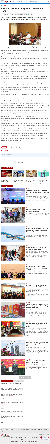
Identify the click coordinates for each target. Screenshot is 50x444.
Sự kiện (2, 431)
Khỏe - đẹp (33, 429)
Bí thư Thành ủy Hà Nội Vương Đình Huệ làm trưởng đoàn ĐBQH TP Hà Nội (37, 268)
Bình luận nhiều (18, 381)
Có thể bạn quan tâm (7, 167)
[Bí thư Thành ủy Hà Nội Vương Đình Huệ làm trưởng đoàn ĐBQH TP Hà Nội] (13, 272)
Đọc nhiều (7, 381)
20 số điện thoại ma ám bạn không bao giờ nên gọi (12, 399)
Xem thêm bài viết (25, 377)
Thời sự (4, 5)
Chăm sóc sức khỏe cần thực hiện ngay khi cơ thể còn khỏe (31, 180)
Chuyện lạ (40, 429)
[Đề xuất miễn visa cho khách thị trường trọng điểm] (13, 215)
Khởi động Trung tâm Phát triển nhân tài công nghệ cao (18, 180)
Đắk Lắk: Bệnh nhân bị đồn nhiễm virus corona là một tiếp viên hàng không (37, 324)
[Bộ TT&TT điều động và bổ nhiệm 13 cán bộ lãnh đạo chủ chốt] (13, 291)
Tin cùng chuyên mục (7, 186)
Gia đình (23, 429)
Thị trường (11, 429)
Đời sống (6, 429)
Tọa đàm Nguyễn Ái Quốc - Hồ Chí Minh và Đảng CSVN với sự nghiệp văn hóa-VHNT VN (37, 305)
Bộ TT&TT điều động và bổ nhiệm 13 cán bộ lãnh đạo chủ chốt (36, 286)
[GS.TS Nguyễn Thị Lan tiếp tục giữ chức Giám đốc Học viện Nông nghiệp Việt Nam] (43, 173)
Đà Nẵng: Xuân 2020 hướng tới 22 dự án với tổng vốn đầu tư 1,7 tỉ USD (37, 343)
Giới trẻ (27, 429)
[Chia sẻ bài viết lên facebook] (2, 14)
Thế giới (17, 429)
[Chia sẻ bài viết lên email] (7, 14)
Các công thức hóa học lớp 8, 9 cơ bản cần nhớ (11, 402)
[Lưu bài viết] (13, 14)
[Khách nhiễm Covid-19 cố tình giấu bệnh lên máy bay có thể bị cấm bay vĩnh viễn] (13, 234)
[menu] (2, 1)
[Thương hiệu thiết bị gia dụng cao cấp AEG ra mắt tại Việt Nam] (6, 173)
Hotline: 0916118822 (31, 1)
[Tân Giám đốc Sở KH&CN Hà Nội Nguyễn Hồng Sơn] (13, 367)
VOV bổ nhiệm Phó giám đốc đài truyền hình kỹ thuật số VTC (36, 248)
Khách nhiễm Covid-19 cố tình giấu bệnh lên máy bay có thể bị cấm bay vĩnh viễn (37, 230)
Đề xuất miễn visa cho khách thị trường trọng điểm (36, 210)
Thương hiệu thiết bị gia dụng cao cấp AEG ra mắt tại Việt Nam (6, 180)
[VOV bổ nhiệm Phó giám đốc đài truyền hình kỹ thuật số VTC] (13, 253)
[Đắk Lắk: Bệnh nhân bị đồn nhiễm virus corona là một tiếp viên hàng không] (13, 329)
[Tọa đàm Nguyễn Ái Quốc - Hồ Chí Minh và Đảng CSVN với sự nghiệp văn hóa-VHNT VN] (13, 310)
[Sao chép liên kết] (10, 14)
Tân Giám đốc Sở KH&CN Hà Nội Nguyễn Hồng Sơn (36, 362)
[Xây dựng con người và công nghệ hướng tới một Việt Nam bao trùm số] (13, 196)
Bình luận (4, 147)
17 (12, 395)
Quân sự (45, 429)
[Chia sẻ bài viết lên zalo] (5, 14)
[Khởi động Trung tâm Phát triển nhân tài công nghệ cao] (18, 173)
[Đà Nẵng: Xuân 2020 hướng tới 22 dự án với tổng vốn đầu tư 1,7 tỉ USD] (13, 348)
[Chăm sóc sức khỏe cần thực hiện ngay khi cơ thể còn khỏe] (31, 173)
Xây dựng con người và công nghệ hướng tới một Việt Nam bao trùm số (37, 192)
